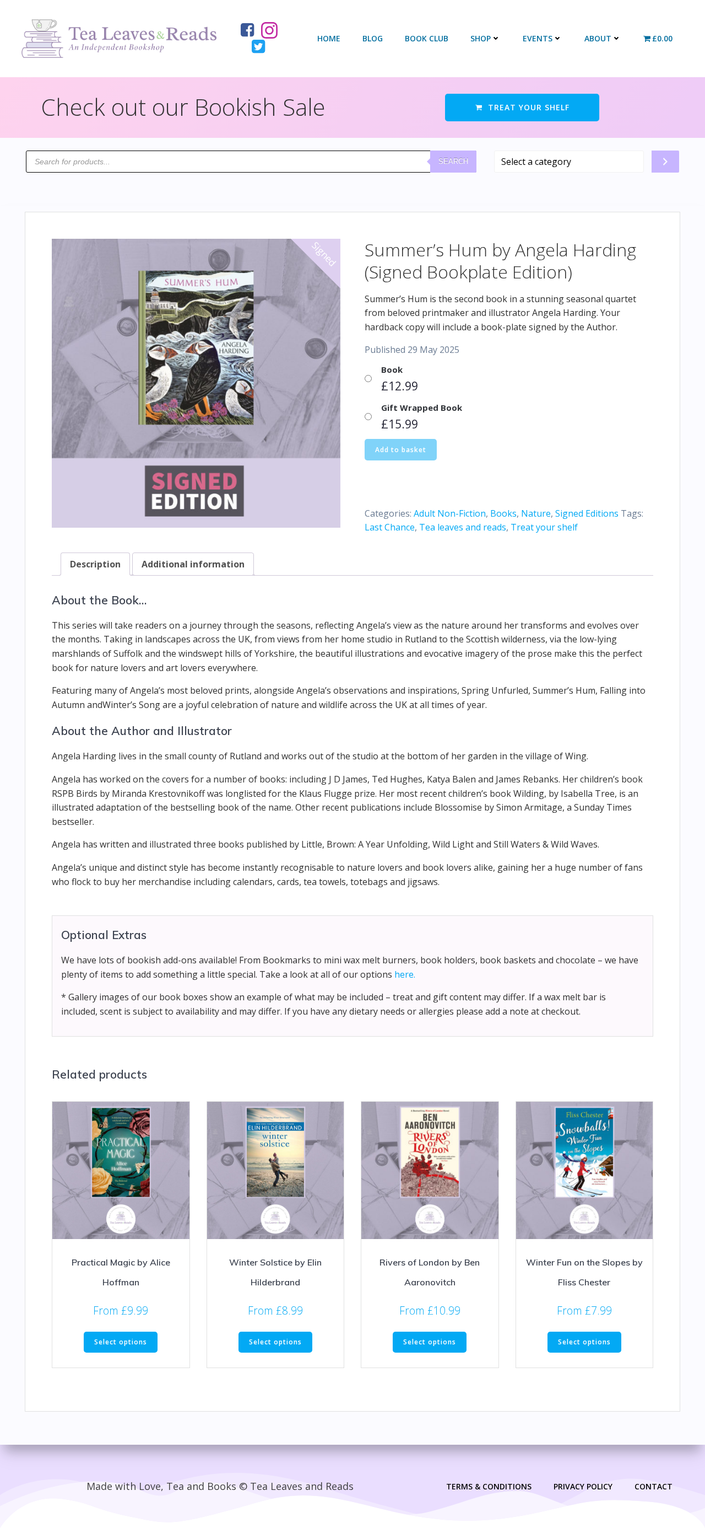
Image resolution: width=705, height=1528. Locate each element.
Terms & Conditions (489, 1486)
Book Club (426, 38)
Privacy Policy (583, 1486)
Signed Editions (587, 513)
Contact (653, 1486)
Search (453, 161)
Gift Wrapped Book (421, 407)
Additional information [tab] (193, 564)
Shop (480, 38)
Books (503, 513)
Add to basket (400, 449)
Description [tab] (95, 564)
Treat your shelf (544, 527)
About (597, 38)
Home (328, 38)
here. (404, 974)
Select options (120, 1342)
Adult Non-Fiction (450, 513)
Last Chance (390, 527)
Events (537, 38)
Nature (536, 513)
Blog (372, 38)
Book (392, 369)
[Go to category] (665, 162)
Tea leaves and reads (462, 527)
